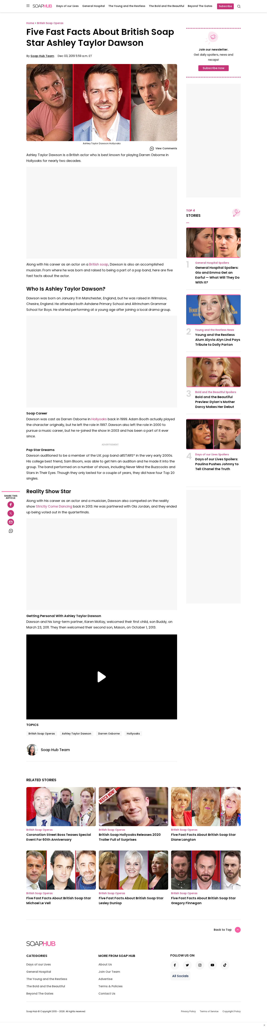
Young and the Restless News (214, 330)
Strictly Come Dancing (54, 506)
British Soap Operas (42, 733)
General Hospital (93, 6)
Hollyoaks (99, 419)
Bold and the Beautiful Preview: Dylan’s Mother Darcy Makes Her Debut (215, 402)
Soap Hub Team (42, 56)
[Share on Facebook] (10, 504)
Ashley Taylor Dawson (76, 733)
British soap (98, 264)
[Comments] (10, 531)
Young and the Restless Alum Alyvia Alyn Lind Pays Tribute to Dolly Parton (217, 339)
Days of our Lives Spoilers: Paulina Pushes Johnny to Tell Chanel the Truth (217, 464)
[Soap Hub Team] (33, 750)
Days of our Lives (67, 6)
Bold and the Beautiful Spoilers (215, 392)
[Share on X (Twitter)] (10, 513)
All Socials (180, 976)
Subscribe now (213, 68)
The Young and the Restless (126, 6)
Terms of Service (209, 1011)
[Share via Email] (10, 522)
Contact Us (106, 993)
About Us (105, 964)
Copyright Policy (232, 1011)
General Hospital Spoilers (212, 263)
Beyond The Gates (200, 6)
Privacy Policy (188, 1011)
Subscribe (225, 6)
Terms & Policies (110, 986)
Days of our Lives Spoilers (212, 454)
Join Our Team (109, 972)
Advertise (105, 979)
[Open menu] (28, 6)
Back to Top (223, 930)
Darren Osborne (109, 733)
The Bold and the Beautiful (166, 6)
